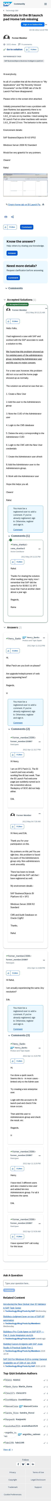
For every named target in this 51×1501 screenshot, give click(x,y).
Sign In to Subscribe (32, 24)
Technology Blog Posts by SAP (20, 1311)
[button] (27, 49)
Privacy (13, 1472)
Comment (27, 227)
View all (7, 1450)
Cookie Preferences (12, 1494)
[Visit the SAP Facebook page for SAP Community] (18, 1464)
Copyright (12, 1480)
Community (19, 4)
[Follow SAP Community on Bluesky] (23, 1464)
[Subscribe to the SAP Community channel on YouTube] (28, 1464)
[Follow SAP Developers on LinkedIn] (33, 1464)
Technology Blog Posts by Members (22, 1323)
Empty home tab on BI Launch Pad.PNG (27, 204)
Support (38, 1487)
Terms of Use (38, 1472)
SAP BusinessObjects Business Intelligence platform (23, 61)
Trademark (13, 1487)
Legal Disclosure (38, 1480)
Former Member (19, 38)
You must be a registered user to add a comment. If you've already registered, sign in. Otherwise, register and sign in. (24, 516)
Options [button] (46, 25)
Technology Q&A (12, 11)
